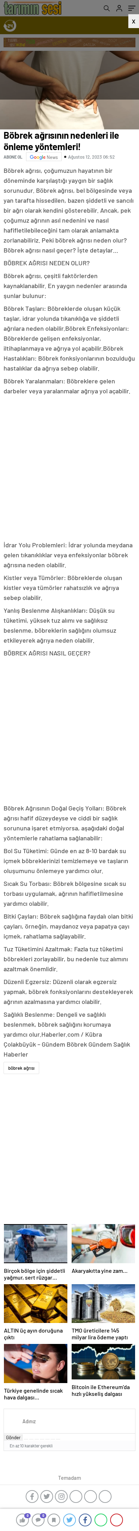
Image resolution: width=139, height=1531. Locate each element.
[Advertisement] (69, 468)
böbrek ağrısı (21, 1068)
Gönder (13, 1437)
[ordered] (42, 1439)
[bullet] (47, 1439)
